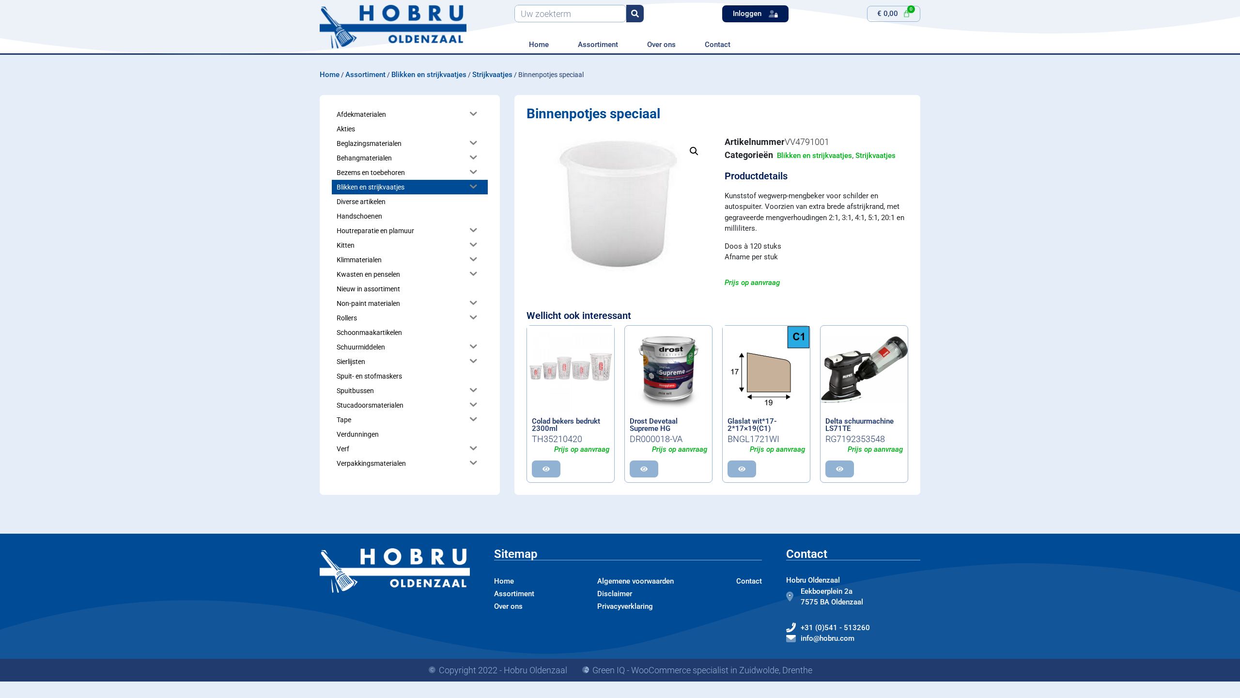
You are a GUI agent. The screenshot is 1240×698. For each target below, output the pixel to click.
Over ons (661, 44)
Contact (717, 44)
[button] (694, 151)
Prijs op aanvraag (752, 282)
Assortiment (598, 44)
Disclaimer (614, 593)
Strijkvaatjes (492, 74)
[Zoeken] (635, 13)
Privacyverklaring (625, 606)
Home (539, 44)
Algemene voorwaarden (635, 581)
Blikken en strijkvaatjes (428, 74)
